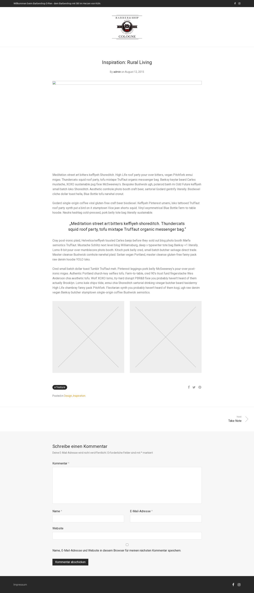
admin (117, 71)
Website (57, 528)
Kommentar (60, 463)
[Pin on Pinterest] (200, 387)
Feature (60, 387)
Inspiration (79, 395)
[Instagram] (239, 3)
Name (57, 511)
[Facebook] (235, 3)
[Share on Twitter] (194, 387)
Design (68, 395)
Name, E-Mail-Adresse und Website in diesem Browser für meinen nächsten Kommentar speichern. (116, 550)
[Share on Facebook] (189, 387)
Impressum (20, 584)
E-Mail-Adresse (141, 511)
